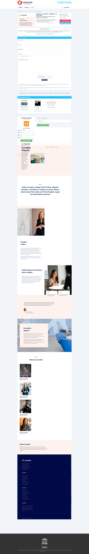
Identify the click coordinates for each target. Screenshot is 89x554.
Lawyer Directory (25, 11)
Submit (45, 79)
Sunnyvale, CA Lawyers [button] (53, 93)
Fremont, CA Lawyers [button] (24, 93)
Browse (27, 7)
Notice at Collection (62, 87)
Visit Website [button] (65, 22)
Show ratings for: (39, 118)
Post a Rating (26, 140)
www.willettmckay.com (63, 18)
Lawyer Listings (65, 2)
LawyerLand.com (20, 11)
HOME (20, 7)
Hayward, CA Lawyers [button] (33, 93)
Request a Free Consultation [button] (66, 24)
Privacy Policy (67, 87)
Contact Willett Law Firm (22, 37)
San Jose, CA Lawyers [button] (43, 93)
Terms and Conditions (22, 88)
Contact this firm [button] (24, 109)
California (30, 11)
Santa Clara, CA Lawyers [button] (64, 93)
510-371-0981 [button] (65, 20)
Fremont (34, 11)
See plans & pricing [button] (51, 107)
